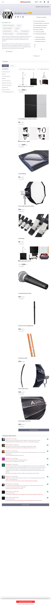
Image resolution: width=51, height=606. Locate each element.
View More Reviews (25, 504)
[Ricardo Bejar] (3, 465)
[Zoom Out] (35, 47)
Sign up (36, 1)
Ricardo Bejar (8, 464)
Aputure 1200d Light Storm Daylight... (30, 480)
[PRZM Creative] (3, 492)
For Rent (5, 65)
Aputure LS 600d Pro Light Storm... (36, 494)
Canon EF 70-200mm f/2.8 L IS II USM (16, 461)
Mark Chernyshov (9, 444)
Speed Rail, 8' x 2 (29, 447)
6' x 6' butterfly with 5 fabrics (15, 480)
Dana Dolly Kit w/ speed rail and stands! (17, 447)
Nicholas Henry (9, 484)
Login (40, 1)
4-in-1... (35, 447)
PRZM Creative (9, 491)
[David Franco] (3, 439)
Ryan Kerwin (8, 450)
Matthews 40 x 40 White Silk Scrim (16, 441)
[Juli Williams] (3, 459)
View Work (10, 51)
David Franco (8, 438)
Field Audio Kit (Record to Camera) (16, 455)
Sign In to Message (42, 17)
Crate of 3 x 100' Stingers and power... (31, 441)
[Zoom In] (35, 45)
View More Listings (34, 430)
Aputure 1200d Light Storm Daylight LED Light (19, 494)
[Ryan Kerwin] (3, 451)
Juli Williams (8, 458)
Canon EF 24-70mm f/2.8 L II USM (32, 473)
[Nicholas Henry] (3, 484)
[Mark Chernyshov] (3, 445)
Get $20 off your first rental (25, 601)
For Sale (12, 65)
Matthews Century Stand (14, 500)
